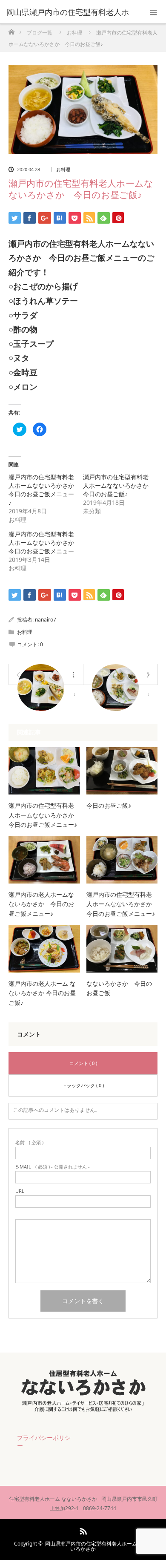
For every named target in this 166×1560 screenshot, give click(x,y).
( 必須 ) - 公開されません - (52, 1166)
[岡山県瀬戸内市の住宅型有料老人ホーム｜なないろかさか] (83, 1410)
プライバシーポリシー (44, 1441)
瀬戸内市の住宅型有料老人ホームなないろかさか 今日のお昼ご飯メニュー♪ (44, 490)
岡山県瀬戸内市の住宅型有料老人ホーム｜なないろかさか (98, 1546)
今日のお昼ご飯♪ (108, 805)
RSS (82, 1529)
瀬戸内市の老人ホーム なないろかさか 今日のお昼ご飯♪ (42, 993)
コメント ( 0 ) (83, 1063)
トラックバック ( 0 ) (83, 1085)
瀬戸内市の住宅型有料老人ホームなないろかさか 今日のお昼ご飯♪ (119, 485)
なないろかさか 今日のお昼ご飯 (119, 988)
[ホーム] (11, 29)
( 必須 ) (29, 1142)
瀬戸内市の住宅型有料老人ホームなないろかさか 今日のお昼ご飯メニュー (44, 542)
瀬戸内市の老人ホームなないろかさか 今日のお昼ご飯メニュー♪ (41, 904)
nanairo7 (45, 619)
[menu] (154, 12)
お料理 (63, 169)
